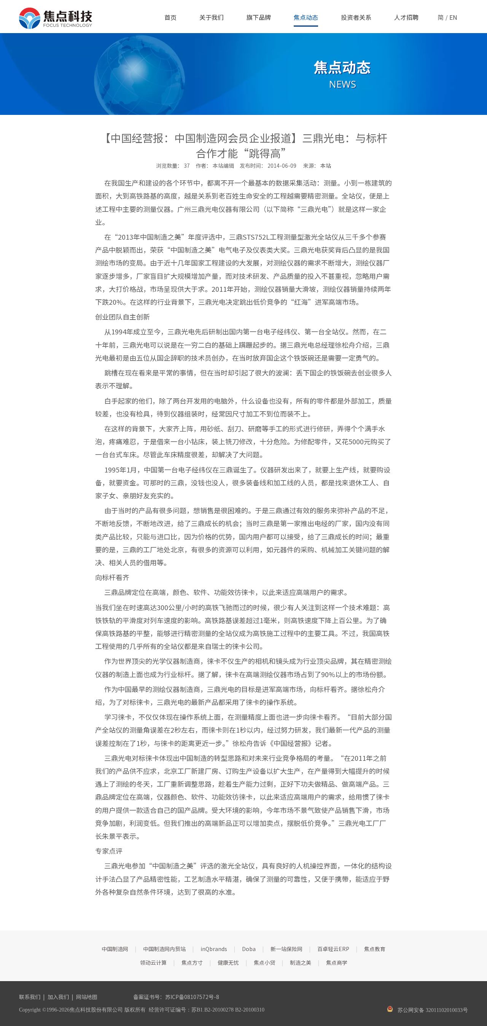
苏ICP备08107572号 (189, 997)
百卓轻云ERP (333, 949)
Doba (249, 949)
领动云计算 (153, 962)
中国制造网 (115, 949)
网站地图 (86, 997)
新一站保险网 (286, 949)
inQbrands (214, 949)
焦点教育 (374, 949)
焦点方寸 (192, 962)
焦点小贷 (264, 962)
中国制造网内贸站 (164, 949)
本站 (325, 165)
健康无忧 (228, 962)
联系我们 (29, 997)
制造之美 (300, 962)
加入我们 (58, 997)
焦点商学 (336, 962)
